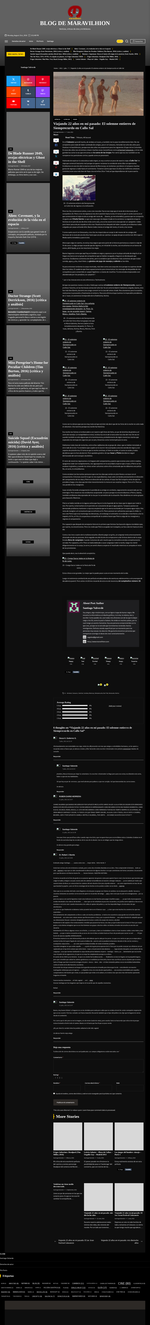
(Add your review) (115, 706)
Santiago (50, 41)
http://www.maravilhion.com (98, 641)
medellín (42, 1292)
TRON (26, 1296)
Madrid (5, 1292)
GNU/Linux (78, 1287)
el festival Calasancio (125, 150)
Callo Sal (80, 693)
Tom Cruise (17, 1296)
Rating (56, 1075)
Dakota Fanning (7, 1287)
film (65, 1288)
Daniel (19, 1287)
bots (55, 1283)
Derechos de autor (19, 41)
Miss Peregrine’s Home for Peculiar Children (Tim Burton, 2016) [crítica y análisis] (101, 51)
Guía (102, 1287)
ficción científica (52, 1288)
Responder (57, 756)
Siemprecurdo (99, 693)
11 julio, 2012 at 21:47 (66, 1005)
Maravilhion (19, 1292)
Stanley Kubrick (108, 1292)
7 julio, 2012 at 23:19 (68, 769)
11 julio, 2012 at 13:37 (66, 800)
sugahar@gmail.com (95, 637)
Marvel (31, 1292)
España (38, 1287)
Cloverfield (139, 1283)
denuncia (29, 1287)
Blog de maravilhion (75, 23)
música (65, 1292)
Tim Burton (5, 1296)
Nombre (56, 1083)
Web (117, 1083)
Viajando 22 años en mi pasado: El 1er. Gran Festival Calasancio (128, 1214)
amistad (69, 693)
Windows (105, 1296)
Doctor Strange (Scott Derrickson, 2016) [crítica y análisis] (49, 51)
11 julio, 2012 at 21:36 (69, 832)
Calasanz (75, 693)
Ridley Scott (76, 1292)
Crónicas (57, 119)
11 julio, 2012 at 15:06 (66, 858)
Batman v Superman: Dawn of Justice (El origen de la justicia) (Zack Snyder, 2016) (110, 54)
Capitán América (92, 1283)
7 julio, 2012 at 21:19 (65, 741)
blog (36, 1283)
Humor (75, 119)
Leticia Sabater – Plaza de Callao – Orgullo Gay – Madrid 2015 (97, 59)
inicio (31, 41)
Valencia (50, 1296)
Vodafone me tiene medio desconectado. (63, 1185)
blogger (46, 1283)
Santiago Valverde (58, 132)
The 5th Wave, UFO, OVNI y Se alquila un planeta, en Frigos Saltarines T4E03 (56, 56)
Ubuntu (37, 1296)
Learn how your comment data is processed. (99, 1110)
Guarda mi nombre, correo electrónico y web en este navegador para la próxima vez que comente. (89, 1094)
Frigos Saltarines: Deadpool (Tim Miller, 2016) (102, 56)
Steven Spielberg (134, 1292)
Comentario (58, 1057)
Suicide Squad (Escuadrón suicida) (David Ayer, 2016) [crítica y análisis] (54, 54)
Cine (10, 149)
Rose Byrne (87, 1292)
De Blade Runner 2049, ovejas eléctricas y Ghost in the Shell (50, 49)
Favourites (139, 41)
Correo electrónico (92, 1083)
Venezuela (112, 693)
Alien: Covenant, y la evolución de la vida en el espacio (92, 49)
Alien (3, 1283)
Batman (25, 1283)
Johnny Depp (135, 1287)
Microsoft (55, 1292)
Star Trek (105, 693)
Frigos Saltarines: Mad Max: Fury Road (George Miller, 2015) (51, 59)
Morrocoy (91, 693)
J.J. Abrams (123, 1287)
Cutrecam (67, 119)
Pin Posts (40, 41)
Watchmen (92, 1296)
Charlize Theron (107, 1283)
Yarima (117, 693)
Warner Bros (78, 1296)
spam (96, 1292)
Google (91, 1287)
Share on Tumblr (76, 672)
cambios (86, 693)
